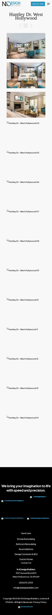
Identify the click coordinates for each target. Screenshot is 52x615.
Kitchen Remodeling (26, 539)
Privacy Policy (39, 602)
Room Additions (26, 549)
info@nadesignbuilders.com (25, 588)
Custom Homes (26, 559)
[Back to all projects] (25, 25)
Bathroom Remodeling (26, 544)
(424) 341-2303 (26, 582)
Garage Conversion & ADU (26, 554)
